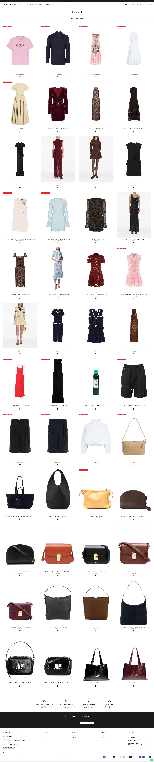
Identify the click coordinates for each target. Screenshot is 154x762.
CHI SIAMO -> (130, 735)
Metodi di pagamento (105, 743)
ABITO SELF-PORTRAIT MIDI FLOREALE (20, 294)
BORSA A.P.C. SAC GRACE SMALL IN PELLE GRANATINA (58, 571)
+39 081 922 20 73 (133, 746)
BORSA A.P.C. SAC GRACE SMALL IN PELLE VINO (20, 627)
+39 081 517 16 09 (133, 740)
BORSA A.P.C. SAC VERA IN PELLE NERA (58, 627)
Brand (26, 4)
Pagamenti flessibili (48, 745)
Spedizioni (103, 739)
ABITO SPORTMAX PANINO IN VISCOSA (20, 405)
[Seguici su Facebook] (3, 752)
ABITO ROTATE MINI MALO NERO (134, 183)
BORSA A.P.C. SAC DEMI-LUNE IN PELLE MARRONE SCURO (134, 516)
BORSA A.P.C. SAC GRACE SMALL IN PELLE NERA (96, 571)
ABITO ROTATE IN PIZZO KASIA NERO (96, 128)
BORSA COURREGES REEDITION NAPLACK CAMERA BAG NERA (58, 682)
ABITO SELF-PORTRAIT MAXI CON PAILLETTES (133, 239)
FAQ (102, 737)
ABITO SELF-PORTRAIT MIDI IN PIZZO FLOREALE (58, 294)
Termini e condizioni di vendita (76, 735)
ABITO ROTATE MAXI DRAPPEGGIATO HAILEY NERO (20, 183)
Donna (20, 4)
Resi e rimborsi (104, 741)
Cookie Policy (73, 739)
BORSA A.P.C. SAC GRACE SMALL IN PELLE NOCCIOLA (134, 571)
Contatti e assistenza (105, 735)
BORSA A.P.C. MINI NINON (96, 516)
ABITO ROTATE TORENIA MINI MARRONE (96, 239)
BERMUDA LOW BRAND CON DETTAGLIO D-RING (134, 405)
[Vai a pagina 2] (86, 691)
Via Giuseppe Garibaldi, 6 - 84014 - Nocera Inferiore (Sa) (138, 744)
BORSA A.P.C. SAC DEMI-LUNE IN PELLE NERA (20, 571)
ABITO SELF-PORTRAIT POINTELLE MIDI (58, 350)
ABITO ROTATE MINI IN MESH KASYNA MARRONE (96, 183)
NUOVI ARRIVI (33, 4)
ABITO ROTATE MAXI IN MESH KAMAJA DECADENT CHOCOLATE (58, 183)
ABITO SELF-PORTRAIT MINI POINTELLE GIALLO (20, 350)
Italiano (139, 4)
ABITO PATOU (20, 128)
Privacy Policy (73, 737)
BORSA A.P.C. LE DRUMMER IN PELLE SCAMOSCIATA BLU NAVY (20, 516)
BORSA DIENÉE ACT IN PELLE (96, 682)
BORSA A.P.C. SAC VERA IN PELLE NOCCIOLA (96, 627)
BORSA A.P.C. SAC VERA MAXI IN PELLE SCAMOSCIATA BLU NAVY (134, 627)
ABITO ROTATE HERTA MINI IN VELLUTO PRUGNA (58, 128)
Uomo (15, 4)
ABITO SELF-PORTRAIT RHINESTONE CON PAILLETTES (134, 350)
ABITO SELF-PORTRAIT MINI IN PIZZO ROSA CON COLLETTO (133, 294)
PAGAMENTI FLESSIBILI (49, 4)
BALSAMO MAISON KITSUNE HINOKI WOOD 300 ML (96, 405)
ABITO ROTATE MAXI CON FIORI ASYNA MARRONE (134, 128)
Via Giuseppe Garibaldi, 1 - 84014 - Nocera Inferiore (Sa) (138, 739)
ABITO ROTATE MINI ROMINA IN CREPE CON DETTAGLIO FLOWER (20, 239)
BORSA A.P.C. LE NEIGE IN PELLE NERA (58, 516)
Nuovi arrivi (47, 741)
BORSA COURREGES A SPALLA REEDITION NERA (20, 682)
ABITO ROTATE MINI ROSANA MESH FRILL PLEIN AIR (58, 239)
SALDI (40, 4)
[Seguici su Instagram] (6, 752)
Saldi (46, 743)
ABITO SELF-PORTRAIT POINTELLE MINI (96, 350)
